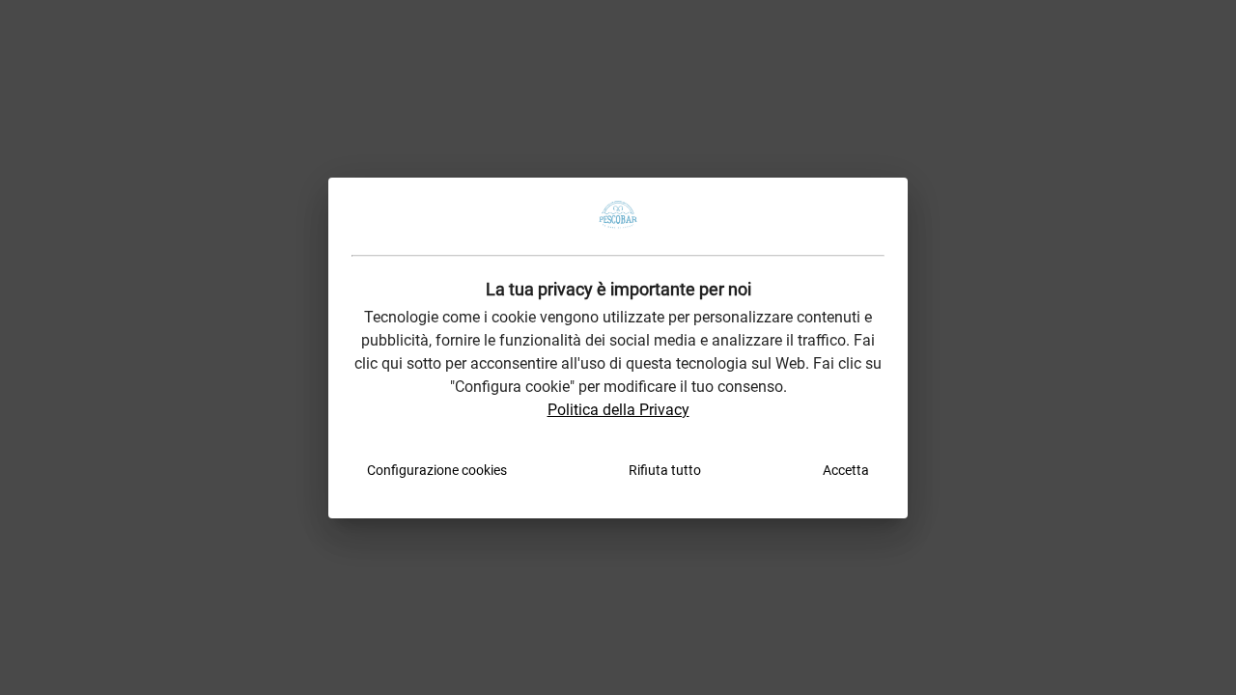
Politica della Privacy (618, 410)
